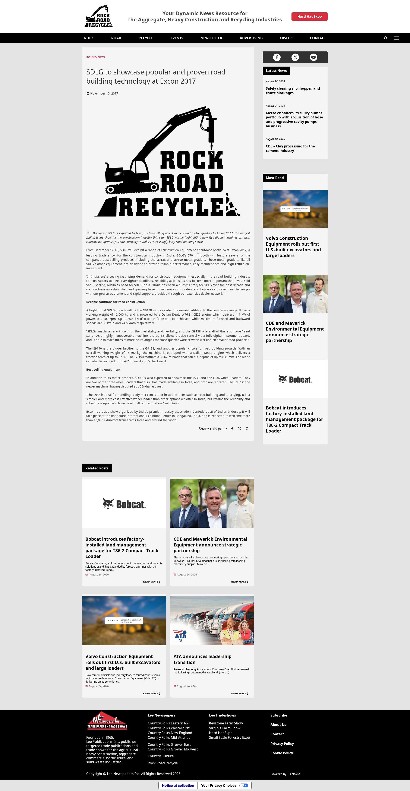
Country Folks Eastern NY (168, 723)
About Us (278, 725)
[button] (385, 38)
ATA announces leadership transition (202, 659)
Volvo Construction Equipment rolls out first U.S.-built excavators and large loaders (122, 662)
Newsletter (211, 38)
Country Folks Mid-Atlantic (169, 737)
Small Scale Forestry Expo (229, 737)
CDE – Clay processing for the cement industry (290, 148)
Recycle (146, 38)
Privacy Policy (282, 744)
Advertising (251, 38)
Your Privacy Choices (219, 785)
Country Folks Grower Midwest (173, 749)
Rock (89, 38)
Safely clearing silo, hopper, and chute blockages (293, 90)
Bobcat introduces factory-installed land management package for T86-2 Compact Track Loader (121, 547)
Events (177, 38)
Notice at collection (178, 785)
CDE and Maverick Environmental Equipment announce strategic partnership (210, 545)
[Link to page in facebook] (232, 428)
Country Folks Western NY (169, 728)
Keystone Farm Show (226, 723)
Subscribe (279, 715)
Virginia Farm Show (224, 728)
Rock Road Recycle (163, 763)
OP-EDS (286, 38)
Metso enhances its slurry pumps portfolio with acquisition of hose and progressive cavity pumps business (294, 119)
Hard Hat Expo (309, 16)
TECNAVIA (293, 774)
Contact (318, 38)
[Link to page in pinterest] (247, 428)
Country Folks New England (170, 732)
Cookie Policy (282, 753)
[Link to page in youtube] (313, 57)
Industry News (95, 57)
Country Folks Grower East (169, 744)
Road (116, 38)
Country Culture (161, 756)
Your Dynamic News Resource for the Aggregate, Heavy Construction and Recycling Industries (205, 16)
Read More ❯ (152, 581)
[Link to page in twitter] (239, 428)
